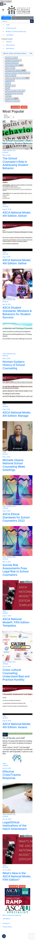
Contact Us (6, 923)
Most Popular (10, 45)
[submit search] (32, 21)
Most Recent (10, 48)
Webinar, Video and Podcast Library (14, 53)
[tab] (17, 54)
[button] (11, 57)
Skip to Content (6, 1)
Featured (9, 41)
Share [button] (23, 107)
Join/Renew (6, 18)
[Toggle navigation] (3, 10)
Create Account (10, 15)
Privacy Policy (7, 927)
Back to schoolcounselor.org (16, 31)
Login (3, 15)
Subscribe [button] (14, 107)
